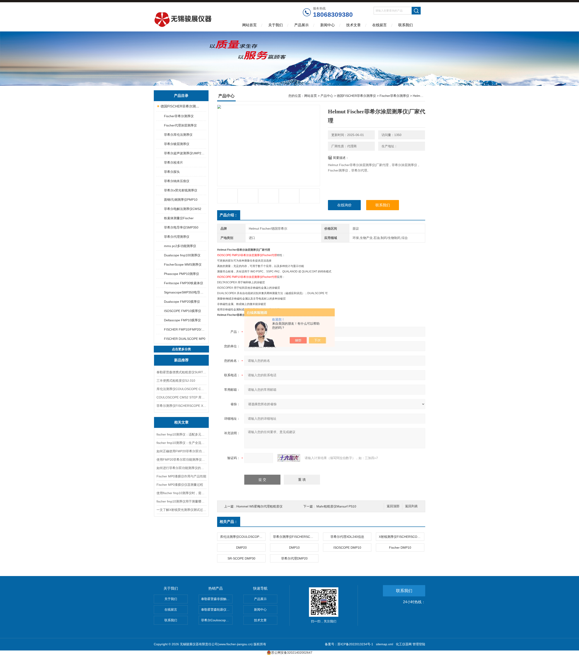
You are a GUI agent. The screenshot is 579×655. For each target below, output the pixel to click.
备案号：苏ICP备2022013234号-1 (349, 644)
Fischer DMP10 (400, 547)
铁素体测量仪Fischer (179, 218)
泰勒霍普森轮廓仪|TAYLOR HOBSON (217, 609)
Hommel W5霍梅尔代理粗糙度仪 (259, 506)
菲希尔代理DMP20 (294, 558)
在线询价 (344, 205)
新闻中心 (327, 25)
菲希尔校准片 (173, 162)
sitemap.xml (384, 644)
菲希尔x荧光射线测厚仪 (180, 190)
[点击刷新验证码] (289, 458)
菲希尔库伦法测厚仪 (178, 134)
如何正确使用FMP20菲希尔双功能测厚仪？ (181, 451)
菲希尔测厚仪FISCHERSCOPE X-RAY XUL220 (181, 405)
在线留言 (379, 25)
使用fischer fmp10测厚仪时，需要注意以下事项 (181, 493)
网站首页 (249, 25)
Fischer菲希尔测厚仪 (179, 116)
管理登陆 (419, 644)
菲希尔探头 (172, 172)
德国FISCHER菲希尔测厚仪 (181, 106)
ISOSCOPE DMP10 (347, 547)
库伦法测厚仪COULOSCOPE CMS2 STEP (181, 389)
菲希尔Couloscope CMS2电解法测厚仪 (217, 620)
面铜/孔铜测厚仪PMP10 (180, 199)
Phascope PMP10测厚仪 (181, 274)
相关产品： (229, 522)
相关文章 (181, 422)
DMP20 (241, 547)
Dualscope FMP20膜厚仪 (182, 301)
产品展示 (301, 25)
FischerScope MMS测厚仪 (183, 264)
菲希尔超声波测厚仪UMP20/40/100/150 (185, 153)
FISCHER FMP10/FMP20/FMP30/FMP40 (185, 329)
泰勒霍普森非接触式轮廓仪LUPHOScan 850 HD (217, 599)
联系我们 (405, 25)
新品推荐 (181, 360)
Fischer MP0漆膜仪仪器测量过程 (180, 484)
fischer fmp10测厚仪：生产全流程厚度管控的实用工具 (181, 443)
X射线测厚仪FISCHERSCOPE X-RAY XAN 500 (401, 536)
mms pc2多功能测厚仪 (180, 246)
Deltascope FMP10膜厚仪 (182, 320)
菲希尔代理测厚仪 (176, 236)
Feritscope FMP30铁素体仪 (183, 283)
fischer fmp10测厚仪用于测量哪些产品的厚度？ (181, 501)
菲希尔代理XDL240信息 (347, 536)
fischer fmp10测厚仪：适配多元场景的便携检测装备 (181, 434)
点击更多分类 (181, 349)
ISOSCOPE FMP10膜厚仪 (182, 311)
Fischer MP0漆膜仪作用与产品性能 (181, 476)
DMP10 (294, 547)
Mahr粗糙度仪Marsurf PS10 (336, 506)
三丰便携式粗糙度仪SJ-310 (176, 380)
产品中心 (326, 96)
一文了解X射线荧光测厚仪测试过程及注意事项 (181, 510)
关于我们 (275, 25)
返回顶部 (393, 506)
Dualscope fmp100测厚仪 (182, 255)
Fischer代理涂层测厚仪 (180, 125)
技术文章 (353, 25)
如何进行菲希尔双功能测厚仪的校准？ (181, 468)
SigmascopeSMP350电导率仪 (185, 292)
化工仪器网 (404, 644)
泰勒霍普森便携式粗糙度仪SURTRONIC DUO (181, 372)
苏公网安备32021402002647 (291, 652)
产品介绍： (229, 215)
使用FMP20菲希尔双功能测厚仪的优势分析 (181, 459)
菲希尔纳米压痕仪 (176, 181)
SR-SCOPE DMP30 (241, 558)
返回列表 (411, 506)
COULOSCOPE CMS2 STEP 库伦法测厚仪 (181, 397)
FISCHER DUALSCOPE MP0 (184, 339)
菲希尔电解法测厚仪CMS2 (182, 209)
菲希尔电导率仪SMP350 (181, 227)
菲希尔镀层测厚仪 (176, 144)
